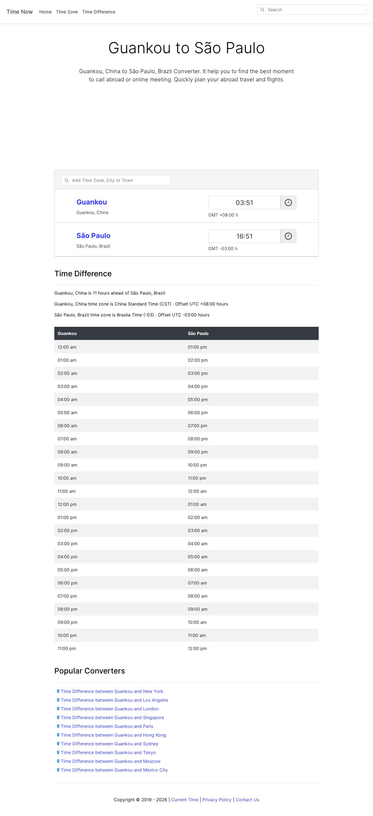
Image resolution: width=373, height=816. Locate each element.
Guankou (91, 202)
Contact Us (247, 799)
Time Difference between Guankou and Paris (107, 726)
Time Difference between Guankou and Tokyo (108, 752)
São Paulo (93, 235)
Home (45, 11)
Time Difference (98, 11)
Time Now (20, 11)
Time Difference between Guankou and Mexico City (114, 770)
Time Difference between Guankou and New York (112, 691)
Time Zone (67, 11)
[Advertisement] (186, 127)
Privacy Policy (217, 799)
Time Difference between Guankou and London (110, 708)
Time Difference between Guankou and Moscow (111, 761)
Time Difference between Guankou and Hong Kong (113, 735)
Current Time (184, 799)
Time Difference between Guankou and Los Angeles (114, 700)
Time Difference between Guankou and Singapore (112, 717)
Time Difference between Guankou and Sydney (109, 743)
